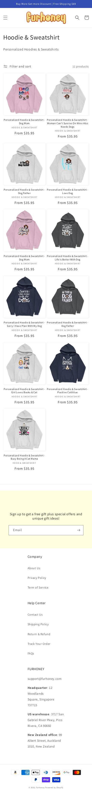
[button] (5, 17)
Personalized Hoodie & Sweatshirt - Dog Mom (24, 121)
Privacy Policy (37, 578)
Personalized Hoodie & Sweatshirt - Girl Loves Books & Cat (24, 390)
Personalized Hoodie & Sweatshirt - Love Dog (67, 191)
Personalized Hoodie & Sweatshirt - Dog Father (24, 191)
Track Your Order (39, 644)
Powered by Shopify (54, 787)
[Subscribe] (78, 530)
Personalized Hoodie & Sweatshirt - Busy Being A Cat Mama (24, 457)
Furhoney (40, 787)
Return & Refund (39, 634)
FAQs (31, 653)
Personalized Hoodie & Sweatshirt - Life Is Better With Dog (67, 257)
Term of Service (38, 587)
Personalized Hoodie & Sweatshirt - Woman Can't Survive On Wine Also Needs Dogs (67, 123)
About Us (34, 568)
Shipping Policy (38, 624)
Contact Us (35, 614)
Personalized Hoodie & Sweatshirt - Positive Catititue (67, 390)
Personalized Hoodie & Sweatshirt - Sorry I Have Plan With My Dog (24, 324)
